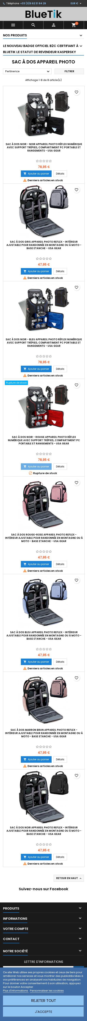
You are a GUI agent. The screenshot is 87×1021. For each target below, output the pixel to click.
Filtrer (69, 71)
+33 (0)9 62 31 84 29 (33, 3)
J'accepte (43, 1011)
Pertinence (28, 71)
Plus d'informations (16, 991)
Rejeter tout (43, 1000)
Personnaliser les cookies (47, 991)
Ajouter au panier (36, 173)
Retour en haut (69, 878)
